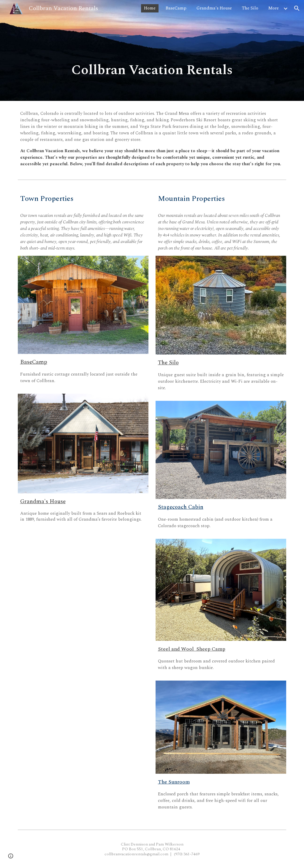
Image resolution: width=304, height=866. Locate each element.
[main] (152, 70)
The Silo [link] (250, 8)
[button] (297, 8)
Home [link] (150, 8)
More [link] (273, 8)
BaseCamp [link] (176, 8)
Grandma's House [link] (214, 8)
